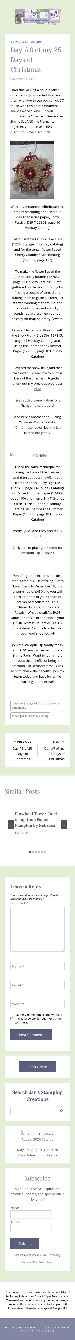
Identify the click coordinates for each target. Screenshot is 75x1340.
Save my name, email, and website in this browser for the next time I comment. (38, 1018)
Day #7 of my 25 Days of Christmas (54, 750)
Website (18, 1004)
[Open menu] (37, 3)
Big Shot (37, 41)
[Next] (64, 824)
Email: (15, 1221)
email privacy (50, 1255)
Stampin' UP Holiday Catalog (30, 716)
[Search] (61, 1111)
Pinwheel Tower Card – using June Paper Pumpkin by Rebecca (37, 819)
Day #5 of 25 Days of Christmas (22, 750)
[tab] (30, 852)
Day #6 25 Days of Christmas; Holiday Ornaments (36, 705)
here (37, 389)
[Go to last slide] (11, 824)
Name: (15, 1208)
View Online (27, 1155)
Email (17, 985)
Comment (19, 903)
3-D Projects (19, 41)
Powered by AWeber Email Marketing (37, 1262)
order (53, 547)
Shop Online (48, 1155)
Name (18, 966)
